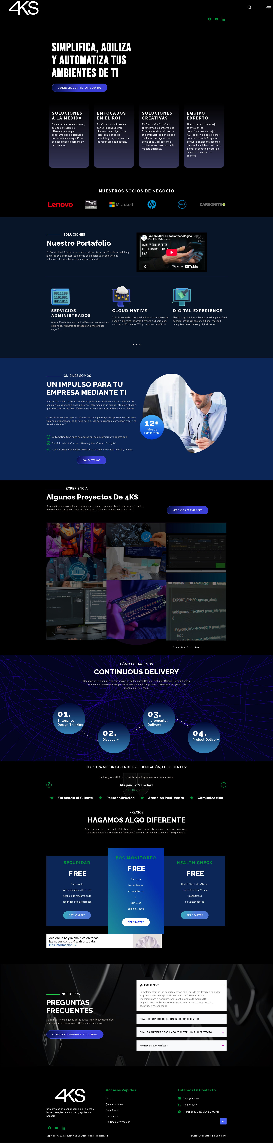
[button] (133, 344)
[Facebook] (49, 1127)
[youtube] (56, 1127)
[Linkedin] (63, 1127)
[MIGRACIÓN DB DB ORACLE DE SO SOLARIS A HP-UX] (76, 569)
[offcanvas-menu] (268, 7)
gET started (77, 915)
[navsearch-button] (249, 8)
